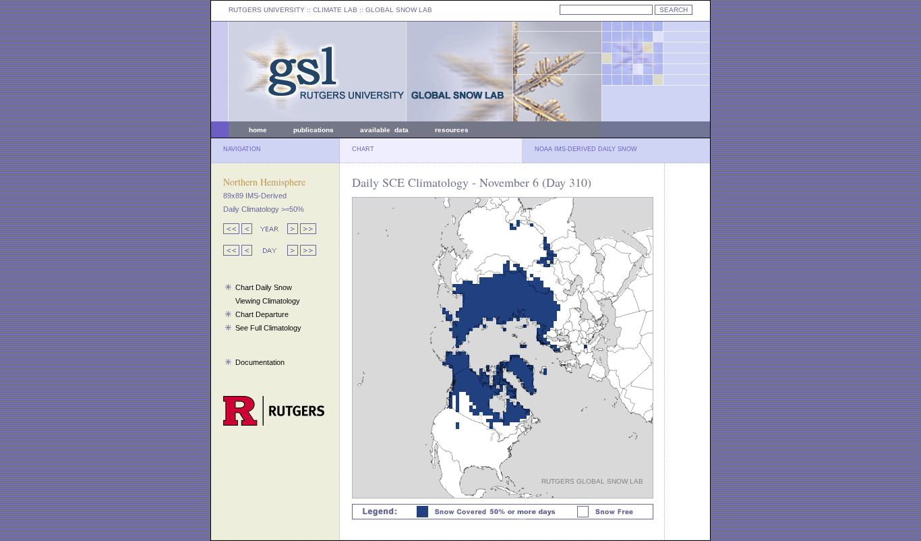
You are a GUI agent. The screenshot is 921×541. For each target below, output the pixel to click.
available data (384, 130)
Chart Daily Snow (263, 287)
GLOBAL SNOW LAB (398, 9)
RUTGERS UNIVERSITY (267, 9)
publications (313, 130)
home (258, 130)
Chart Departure (262, 314)
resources (452, 130)
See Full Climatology (268, 328)
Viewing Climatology (267, 301)
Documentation (260, 362)
